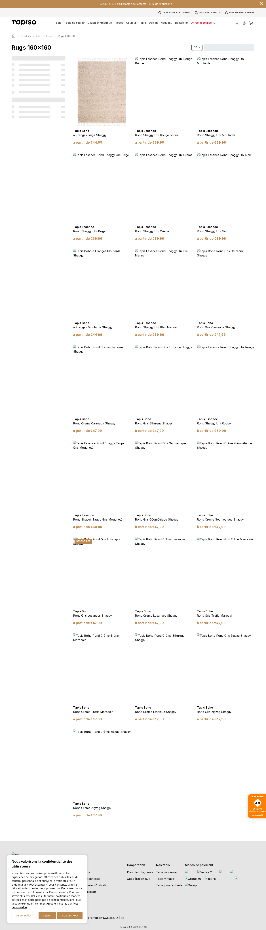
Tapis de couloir (74, 22)
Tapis (57, 22)
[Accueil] (14, 36)
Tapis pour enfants (169, 885)
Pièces (119, 22)
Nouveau (166, 22)
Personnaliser (24, 915)
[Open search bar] (237, 23)
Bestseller (181, 22)
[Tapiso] (24, 22)
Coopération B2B (139, 879)
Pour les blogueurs (140, 872)
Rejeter (47, 915)
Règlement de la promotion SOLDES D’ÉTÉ (94, 918)
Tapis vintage (165, 879)
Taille (142, 22)
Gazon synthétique (100, 22)
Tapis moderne (166, 872)
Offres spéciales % (203, 22)
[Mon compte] (244, 23)
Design (153, 22)
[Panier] (251, 23)
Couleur (131, 22)
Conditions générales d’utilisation (87, 885)
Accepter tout (70, 915)
